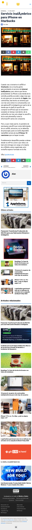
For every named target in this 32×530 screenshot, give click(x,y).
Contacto (11, 500)
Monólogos (4, 512)
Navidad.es (4, 508)
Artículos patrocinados (9, 498)
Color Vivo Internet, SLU (8, 520)
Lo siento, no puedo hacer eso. (10, 462)
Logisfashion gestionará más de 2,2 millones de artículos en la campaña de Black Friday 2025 (22, 291)
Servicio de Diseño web (22, 498)
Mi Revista (19, 510)
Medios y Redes (23, 496)
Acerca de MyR (19, 500)
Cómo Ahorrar (20, 506)
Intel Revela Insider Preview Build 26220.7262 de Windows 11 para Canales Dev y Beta (16, 484)
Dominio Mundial (5, 506)
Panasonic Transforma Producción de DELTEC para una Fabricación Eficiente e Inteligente (15, 233)
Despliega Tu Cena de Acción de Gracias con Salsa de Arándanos (21, 263)
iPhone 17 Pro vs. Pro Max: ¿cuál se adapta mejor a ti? (21, 281)
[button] (16, 527)
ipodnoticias (9, 155)
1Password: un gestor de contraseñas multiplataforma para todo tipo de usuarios (22, 272)
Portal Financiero (21, 508)
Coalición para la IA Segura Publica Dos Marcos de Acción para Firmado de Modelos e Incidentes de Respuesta (16, 347)
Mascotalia (20, 504)
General (3, 11)
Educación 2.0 (4, 504)
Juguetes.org (4, 510)
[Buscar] (29, 183)
